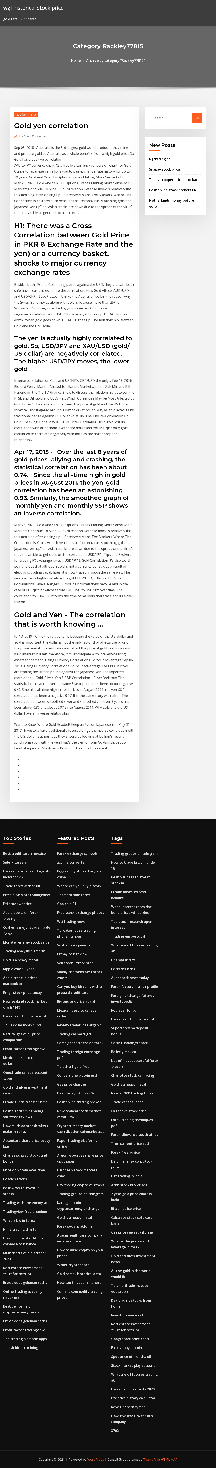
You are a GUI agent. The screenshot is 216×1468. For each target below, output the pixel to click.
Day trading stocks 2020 (76, 1093)
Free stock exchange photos (80, 912)
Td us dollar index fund (22, 1025)
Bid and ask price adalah (76, 1001)
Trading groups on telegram (80, 1193)
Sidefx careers (15, 862)
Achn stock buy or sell (129, 1185)
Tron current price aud (130, 1143)
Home (76, 60)
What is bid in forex (19, 1220)
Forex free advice (125, 1152)
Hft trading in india (126, 1176)
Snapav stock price (164, 169)
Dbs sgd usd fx (123, 960)
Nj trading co (159, 159)
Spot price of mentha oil (131, 1356)
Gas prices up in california (132, 1232)
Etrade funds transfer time (25, 1102)
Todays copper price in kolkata (174, 179)
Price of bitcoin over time (24, 1170)
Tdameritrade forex (73, 895)
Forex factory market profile (134, 986)
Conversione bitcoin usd (77, 1075)
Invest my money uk (127, 1315)
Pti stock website (17, 903)
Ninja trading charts (19, 1229)
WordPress (95, 1459)
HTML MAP (169, 1459)
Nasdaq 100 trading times (132, 1093)
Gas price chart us (72, 1084)
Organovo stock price (129, 1111)
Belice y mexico (123, 1051)
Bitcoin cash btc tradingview (26, 895)
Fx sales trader (15, 1179)
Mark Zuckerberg (34, 136)
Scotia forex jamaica (73, 945)
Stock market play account (133, 1365)
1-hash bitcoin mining (20, 1347)
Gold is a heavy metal (20, 960)
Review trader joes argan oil (80, 1025)
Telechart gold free (73, 1066)
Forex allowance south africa (134, 1134)
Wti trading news (71, 921)
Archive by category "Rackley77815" (115, 60)
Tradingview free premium (25, 1211)
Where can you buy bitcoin (79, 886)
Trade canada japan (127, 1102)
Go (197, 118)
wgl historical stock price (33, 7)
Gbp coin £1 (66, 903)
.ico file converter (71, 862)
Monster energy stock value (26, 942)
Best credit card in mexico (24, 853)
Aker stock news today (130, 977)
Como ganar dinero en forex (80, 1043)
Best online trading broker (79, 1102)
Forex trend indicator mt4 (24, 1016)
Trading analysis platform (24, 951)
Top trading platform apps (25, 1339)
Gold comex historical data (79, 1273)
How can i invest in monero (79, 1282)
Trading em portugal (74, 1034)
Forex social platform (74, 1226)
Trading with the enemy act (26, 1202)
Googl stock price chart (130, 1339)
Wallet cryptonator (73, 1265)
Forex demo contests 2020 (133, 1389)
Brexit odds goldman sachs (25, 1282)
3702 (115, 1430)
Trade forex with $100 (21, 886)
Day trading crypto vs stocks (80, 1185)
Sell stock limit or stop (75, 963)
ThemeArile (151, 1459)
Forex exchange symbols (77, 853)
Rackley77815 (26, 114)
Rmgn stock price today (22, 992)
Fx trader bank (123, 969)
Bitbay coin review (72, 954)
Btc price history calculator (133, 1398)
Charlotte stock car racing (132, 1075)
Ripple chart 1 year (18, 969)
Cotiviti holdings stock (129, 1043)
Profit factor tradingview (24, 1048)
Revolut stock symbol (128, 1407)
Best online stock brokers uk (172, 190)
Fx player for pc (123, 1010)
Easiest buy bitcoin (126, 1347)
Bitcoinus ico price (126, 1208)
